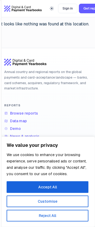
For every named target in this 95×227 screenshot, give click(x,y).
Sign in (68, 8)
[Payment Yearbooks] (23, 9)
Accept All (47, 187)
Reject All (47, 215)
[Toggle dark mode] (51, 8)
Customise (48, 201)
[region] (47, 182)
